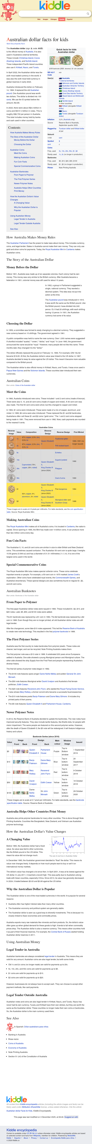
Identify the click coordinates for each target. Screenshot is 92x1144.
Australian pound (56, 299)
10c (63, 151)
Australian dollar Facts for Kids (19, 1110)
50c (70, 151)
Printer (50, 167)
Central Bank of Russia (61, 931)
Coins (50, 147)
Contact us (44, 1138)
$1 (74, 151)
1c (60, 154)
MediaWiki (71, 1135)
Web (38, 19)
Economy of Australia (17, 1047)
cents (8, 99)
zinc (38, 437)
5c (60, 151)
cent (60, 137)
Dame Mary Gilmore (58, 696)
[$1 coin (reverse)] (77, 60)
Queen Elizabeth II (34, 703)
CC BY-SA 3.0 (32, 1133)
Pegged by (52, 128)
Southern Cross (61, 502)
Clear (83, 14)
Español (69, 19)
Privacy (34, 1138)
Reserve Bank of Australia (74, 628)
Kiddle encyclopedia (28, 1104)
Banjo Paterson (39, 696)
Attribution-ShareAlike (31, 1107)
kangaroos (63, 489)
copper (28, 437)
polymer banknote (60, 631)
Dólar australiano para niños (36, 1026)
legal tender (50, 956)
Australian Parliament (19, 243)
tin (27, 440)
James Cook (73, 574)
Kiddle (9, 1138)
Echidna (58, 452)
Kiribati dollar (79, 128)
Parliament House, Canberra (58, 703)
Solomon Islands (38, 370)
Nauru (64, 111)
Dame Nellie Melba (48, 673)
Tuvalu (64, 113)
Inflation (51, 119)
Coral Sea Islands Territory (72, 93)
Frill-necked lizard (62, 445)
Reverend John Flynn (36, 688)
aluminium (26, 496)
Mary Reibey (25, 692)
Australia (66, 78)
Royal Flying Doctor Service (72, 688)
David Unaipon (48, 681)
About (26, 1138)
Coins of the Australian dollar (25, 385)
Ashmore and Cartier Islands (73, 83)
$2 (77, 151)
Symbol (51, 141)
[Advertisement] (46, 28)
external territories (67, 80)
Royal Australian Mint (55, 249)
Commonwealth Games (66, 577)
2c (62, 154)
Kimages (54, 19)
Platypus (58, 468)
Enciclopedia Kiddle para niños (62, 1138)
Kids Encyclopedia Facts (16, 43)
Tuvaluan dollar (65, 128)
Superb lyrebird (61, 459)
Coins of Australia (15, 1043)
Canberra (70, 249)
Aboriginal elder (61, 499)
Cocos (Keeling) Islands (71, 91)
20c (66, 151)
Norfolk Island (67, 101)
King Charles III (47, 467)
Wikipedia (37, 1135)
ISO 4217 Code (51, 73)
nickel (34, 467)
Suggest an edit (71, 1117)
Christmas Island (68, 88)
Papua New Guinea (14, 370)
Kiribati (64, 106)
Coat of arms (60, 478)
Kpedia (61, 19)
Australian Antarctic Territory (73, 85)
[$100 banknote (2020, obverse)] (60, 60)
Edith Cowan (22, 684)
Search (88, 13)
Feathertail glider (61, 438)
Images (45, 19)
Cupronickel (26, 464)
